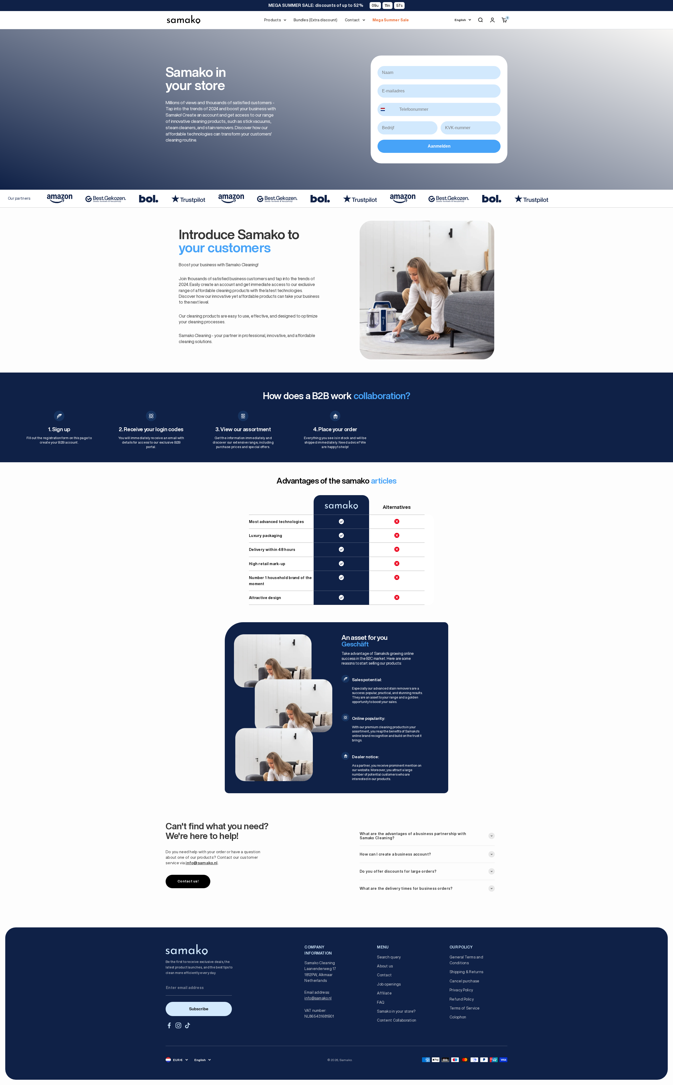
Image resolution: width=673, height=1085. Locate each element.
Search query (389, 957)
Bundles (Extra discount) (316, 20)
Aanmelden (439, 146)
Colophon (458, 1017)
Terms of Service (465, 1008)
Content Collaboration (396, 1020)
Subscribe (198, 1009)
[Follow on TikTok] (187, 1025)
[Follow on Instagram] (178, 1025)
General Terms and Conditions (466, 960)
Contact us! (187, 881)
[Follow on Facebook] (169, 1025)
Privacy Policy (461, 990)
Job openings (389, 984)
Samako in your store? (396, 1011)
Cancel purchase (464, 981)
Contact (352, 20)
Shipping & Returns (466, 972)
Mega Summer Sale (391, 20)
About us (385, 966)
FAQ (380, 1002)
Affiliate (384, 993)
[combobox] (387, 109)
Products (272, 20)
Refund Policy (462, 999)
